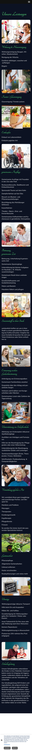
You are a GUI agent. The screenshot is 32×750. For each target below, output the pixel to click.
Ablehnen (15, 748)
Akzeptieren (7, 748)
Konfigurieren (7, 744)
